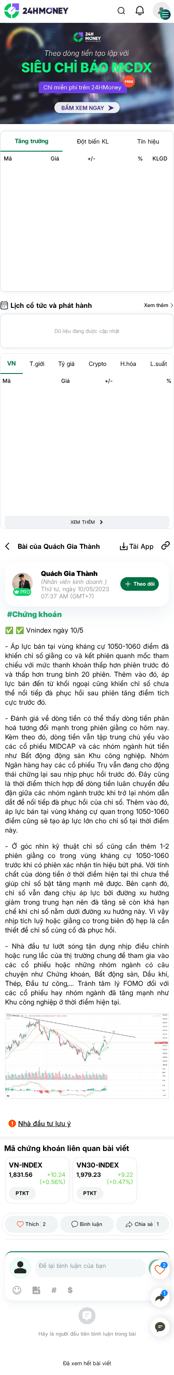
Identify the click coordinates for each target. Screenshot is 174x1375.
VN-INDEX (25, 1165)
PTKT (22, 1193)
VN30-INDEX (97, 1165)
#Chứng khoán (34, 614)
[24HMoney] (36, 10)
